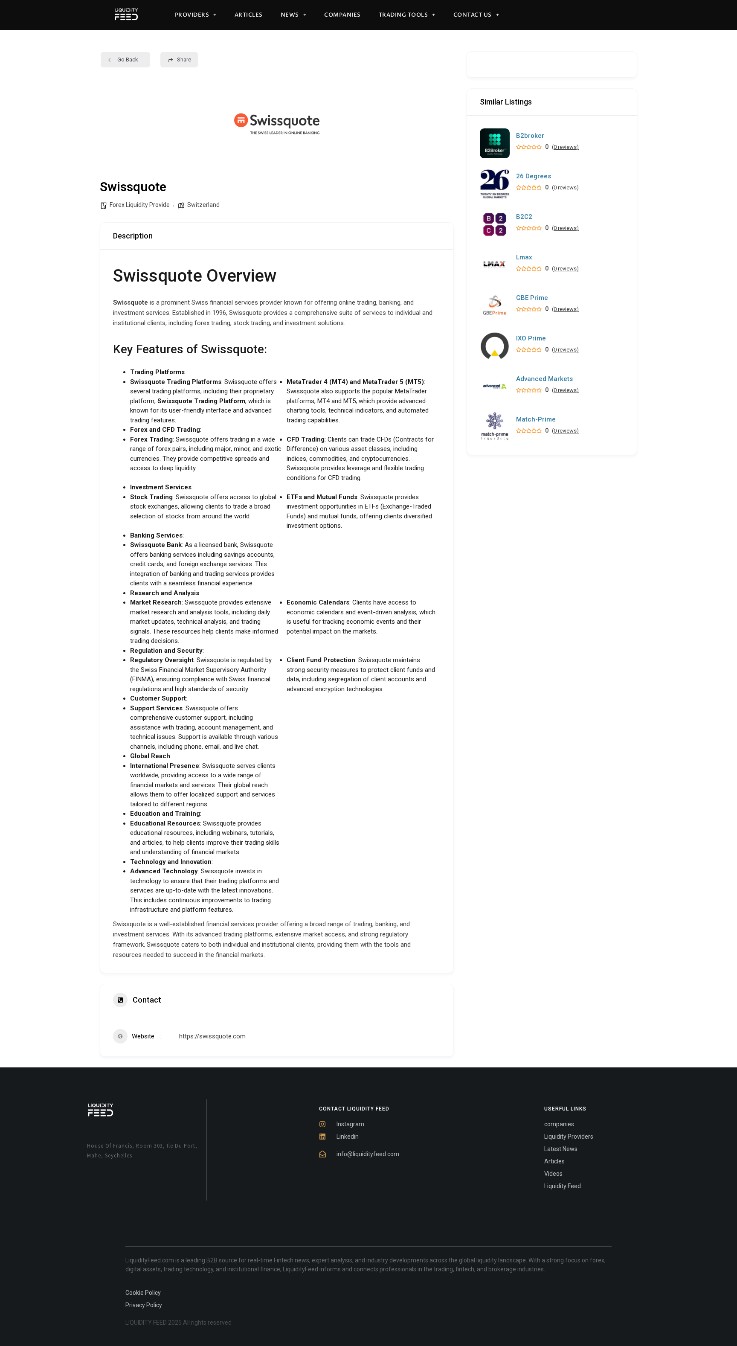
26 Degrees (533, 176)
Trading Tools (403, 15)
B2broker (530, 136)
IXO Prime (531, 338)
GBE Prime (532, 298)
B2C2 (524, 217)
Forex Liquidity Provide (140, 204)
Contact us (472, 15)
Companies (342, 15)
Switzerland (203, 204)
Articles (249, 15)
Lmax (524, 257)
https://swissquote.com (212, 1036)
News (290, 15)
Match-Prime (536, 419)
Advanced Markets (544, 379)
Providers (192, 15)
